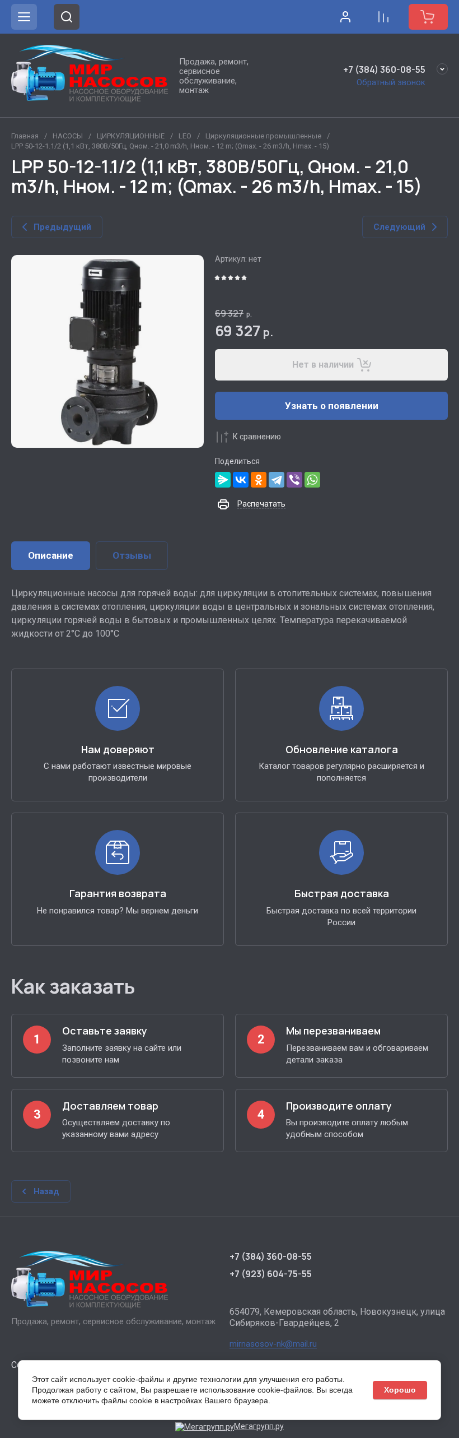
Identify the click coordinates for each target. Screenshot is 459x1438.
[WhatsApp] (312, 480)
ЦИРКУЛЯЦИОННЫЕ (131, 136)
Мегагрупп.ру (259, 1426)
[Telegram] (276, 480)
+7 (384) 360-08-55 (384, 69)
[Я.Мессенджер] (223, 480)
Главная (25, 136)
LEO (185, 136)
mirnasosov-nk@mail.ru (273, 1344)
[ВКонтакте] (241, 480)
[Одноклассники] (258, 480)
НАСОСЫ (68, 136)
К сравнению (257, 436)
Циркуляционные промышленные (263, 136)
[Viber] (294, 480)
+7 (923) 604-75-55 (271, 1274)
